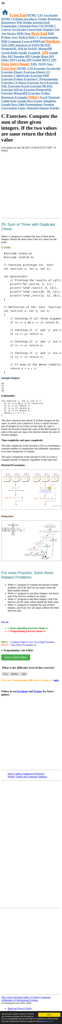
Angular (48, 29)
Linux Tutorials (28, 108)
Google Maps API (42, 56)
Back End (39, 33)
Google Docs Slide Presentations (22, 104)
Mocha (11, 33)
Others (34, 97)
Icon (39, 29)
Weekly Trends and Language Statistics (27, 776)
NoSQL (33, 48)
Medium (14, 674)
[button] (31, 3)
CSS (40, 15)
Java (14, 37)
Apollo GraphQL (29, 52)
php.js (33, 19)
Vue (57, 29)
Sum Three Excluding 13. (23, 645)
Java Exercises (49, 82)
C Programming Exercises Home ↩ (27, 631)
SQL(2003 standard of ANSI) (20, 45)
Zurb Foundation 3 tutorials (25, 24)
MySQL (45, 45)
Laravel (27, 41)
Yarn (27, 33)
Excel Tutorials (50, 97)
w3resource (7, 7)
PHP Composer (11, 41)
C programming (47, 37)
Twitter (37, 691)
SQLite (22, 48)
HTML (32, 15)
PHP (51, 33)
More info (49, 1021)
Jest (3, 33)
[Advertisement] (31, 189)
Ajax (50, 64)
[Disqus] (31, 952)
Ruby (32, 37)
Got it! (49, 1014)
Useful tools (8, 101)
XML (34, 64)
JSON (42, 64)
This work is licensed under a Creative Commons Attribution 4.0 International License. (26, 998)
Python (6, 37)
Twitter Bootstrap (49, 19)
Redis (14, 52)
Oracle (5, 52)
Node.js (23, 37)
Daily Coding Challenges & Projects (26, 773)
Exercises (9, 68)
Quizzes (44, 108)
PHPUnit (39, 41)
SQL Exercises (10, 86)
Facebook (22, 691)
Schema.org (20, 19)
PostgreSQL (9, 48)
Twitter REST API (44, 60)
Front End (18, 15)
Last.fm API (23, 60)
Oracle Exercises (31, 86)
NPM (20, 33)
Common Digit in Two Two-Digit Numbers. (32, 642)
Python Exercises (25, 79)
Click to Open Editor (15, 657)
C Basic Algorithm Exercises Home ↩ (28, 628)
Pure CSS (37, 26)
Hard (24, 674)
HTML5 (6, 19)
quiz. (56, 680)
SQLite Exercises (24, 89)
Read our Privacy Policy (20, 1008)
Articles (54, 108)
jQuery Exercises (24, 72)
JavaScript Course (24, 29)
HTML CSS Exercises (31, 68)
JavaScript (51, 15)
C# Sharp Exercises (26, 82)
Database (52, 41)
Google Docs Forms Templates (36, 101)
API (45, 52)
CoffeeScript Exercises (28, 75)
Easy (5, 674)
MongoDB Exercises (27, 93)
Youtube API (21, 56)
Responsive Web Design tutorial (21, 22)
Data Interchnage (15, 64)
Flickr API (8, 60)
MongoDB (45, 48)
